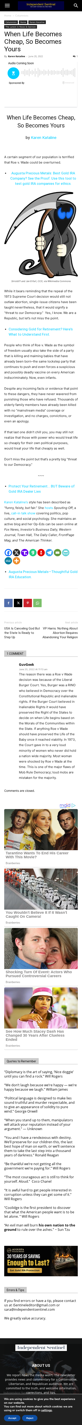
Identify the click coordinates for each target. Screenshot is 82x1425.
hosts (49, 508)
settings (46, 1410)
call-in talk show (23, 513)
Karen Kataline (37, 22)
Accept (12, 1418)
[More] (16, 560)
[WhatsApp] (37, 603)
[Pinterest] (28, 603)
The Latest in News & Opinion (20, 26)
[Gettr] (41, 552)
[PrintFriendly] (65, 552)
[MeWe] (8, 560)
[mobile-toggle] (7, 5)
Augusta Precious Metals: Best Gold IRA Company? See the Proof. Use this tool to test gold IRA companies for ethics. (43, 178)
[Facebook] (8, 552)
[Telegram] (49, 552)
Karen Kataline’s (16, 502)
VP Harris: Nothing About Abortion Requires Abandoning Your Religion (60, 633)
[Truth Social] (24, 552)
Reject (29, 1418)
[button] (76, 5)
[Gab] (33, 552)
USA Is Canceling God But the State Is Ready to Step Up (22, 633)
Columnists (21, 15)
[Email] (57, 552)
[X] (16, 552)
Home (7, 15)
